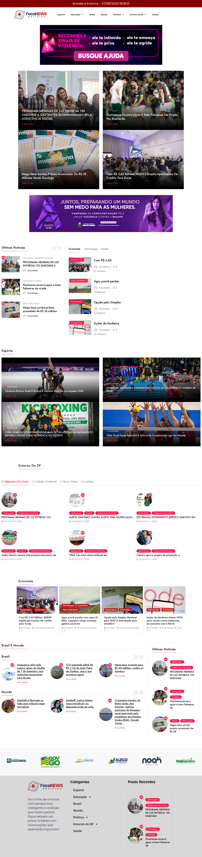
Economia (76, 259)
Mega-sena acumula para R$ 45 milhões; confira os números (129, 668)
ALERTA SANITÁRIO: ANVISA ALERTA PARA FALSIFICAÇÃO (100, 517)
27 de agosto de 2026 (44, 628)
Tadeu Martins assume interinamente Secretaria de (28, 555)
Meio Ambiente (78, 280)
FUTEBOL (37, 281)
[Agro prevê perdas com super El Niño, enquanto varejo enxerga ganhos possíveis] (79, 600)
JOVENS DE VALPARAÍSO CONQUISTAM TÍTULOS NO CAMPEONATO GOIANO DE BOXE (151, 389)
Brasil (92, 14)
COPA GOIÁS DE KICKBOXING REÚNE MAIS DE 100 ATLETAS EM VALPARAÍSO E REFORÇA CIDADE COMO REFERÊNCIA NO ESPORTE (48, 434)
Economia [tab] (74, 249)
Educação (75, 14)
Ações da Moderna (106, 323)
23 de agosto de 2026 (87, 628)
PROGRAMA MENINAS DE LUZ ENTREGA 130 (25, 517)
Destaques (28, 258)
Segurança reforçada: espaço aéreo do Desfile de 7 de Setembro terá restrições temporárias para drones (31, 671)
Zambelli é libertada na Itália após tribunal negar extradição (31, 704)
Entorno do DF (136, 14)
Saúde (155, 14)
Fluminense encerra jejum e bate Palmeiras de (182, 704)
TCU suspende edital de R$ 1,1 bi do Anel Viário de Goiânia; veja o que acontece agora (79, 669)
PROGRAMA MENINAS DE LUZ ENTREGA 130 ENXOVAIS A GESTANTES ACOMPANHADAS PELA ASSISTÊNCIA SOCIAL (57, 115)
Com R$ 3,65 (102, 260)
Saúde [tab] (104, 249)
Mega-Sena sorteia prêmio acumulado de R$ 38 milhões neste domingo (54, 176)
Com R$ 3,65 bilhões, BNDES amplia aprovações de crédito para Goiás (142, 176)
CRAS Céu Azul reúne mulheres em (88, 555)
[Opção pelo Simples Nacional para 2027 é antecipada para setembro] (122, 600)
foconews (25, 628)
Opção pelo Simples (107, 302)
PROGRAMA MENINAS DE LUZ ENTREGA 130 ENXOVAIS (182, 675)
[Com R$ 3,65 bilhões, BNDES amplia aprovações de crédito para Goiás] (37, 600)
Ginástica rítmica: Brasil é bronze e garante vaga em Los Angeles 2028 (44, 391)
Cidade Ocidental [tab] (45, 481)
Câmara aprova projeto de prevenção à (158, 555)
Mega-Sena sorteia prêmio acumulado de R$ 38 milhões (40, 309)
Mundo (104, 14)
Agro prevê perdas (106, 281)
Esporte (61, 14)
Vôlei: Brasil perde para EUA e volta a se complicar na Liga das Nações (145, 435)
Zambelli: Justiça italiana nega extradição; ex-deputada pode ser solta (80, 704)
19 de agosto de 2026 (171, 628)
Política (117, 14)
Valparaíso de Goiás (43, 258)
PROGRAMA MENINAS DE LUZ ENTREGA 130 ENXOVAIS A (41, 264)
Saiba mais (28, 124)
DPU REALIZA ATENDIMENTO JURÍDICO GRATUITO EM (165, 517)
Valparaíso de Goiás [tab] (16, 481)
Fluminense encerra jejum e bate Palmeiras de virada (42, 286)
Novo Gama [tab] (70, 481)
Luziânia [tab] (89, 481)
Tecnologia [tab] (90, 249)
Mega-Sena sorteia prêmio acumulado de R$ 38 (181, 728)
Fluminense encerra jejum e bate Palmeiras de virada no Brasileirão (141, 117)
